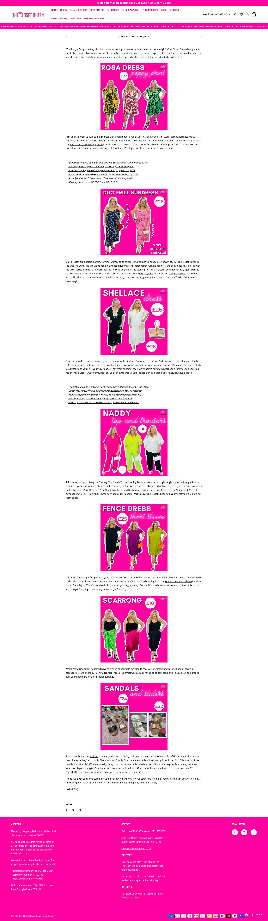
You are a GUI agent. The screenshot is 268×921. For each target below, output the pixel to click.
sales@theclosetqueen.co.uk (136, 848)
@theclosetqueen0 (78, 162)
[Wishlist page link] (241, 14)
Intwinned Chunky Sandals (118, 760)
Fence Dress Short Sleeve (178, 581)
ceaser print (143, 269)
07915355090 (158, 831)
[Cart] (254, 14)
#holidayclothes (76, 182)
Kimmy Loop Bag (177, 273)
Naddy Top (118, 482)
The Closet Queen (177, 49)
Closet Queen (146, 273)
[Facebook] (235, 832)
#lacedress (81, 390)
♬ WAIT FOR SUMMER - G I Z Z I (102, 182)
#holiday (88, 178)
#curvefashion (92, 174)
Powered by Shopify (45, 916)
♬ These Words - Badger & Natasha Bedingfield (114, 402)
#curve (72, 166)
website (94, 756)
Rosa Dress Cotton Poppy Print (86, 144)
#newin (104, 174)
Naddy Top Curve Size (77, 490)
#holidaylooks (107, 394)
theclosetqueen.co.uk (77, 782)
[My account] (248, 14)
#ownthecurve (116, 174)
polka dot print (178, 265)
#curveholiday (100, 178)
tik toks (168, 57)
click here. (134, 897)
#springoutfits (131, 174)
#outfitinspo (111, 170)
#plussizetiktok (76, 174)
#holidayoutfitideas (78, 402)
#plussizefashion (95, 166)
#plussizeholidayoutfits (121, 178)
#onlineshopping (77, 170)
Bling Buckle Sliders (76, 772)
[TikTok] (254, 832)
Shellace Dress (134, 361)
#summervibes (123, 394)
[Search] (235, 14)
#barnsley (110, 166)
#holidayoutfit (125, 398)
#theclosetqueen (125, 166)
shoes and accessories (173, 53)
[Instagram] (244, 832)
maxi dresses (99, 53)
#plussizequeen (127, 170)
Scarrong (152, 668)
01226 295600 (137, 831)
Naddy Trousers (138, 482)
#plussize (81, 166)
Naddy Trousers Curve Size (146, 490)
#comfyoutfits (75, 178)
